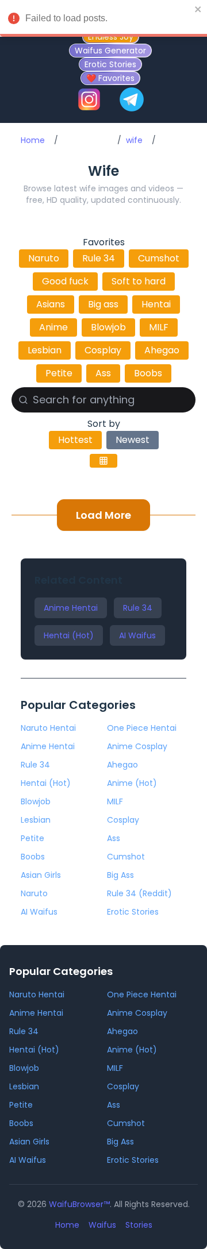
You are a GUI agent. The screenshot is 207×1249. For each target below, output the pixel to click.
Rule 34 (98, 258)
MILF (158, 327)
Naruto (43, 258)
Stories (138, 1225)
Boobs (148, 373)
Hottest (75, 439)
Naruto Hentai (48, 728)
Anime (53, 327)
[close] (198, 9)
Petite (58, 373)
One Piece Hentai (142, 728)
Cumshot (158, 258)
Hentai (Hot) (69, 635)
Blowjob (108, 327)
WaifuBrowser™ (79, 1204)
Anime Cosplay (137, 746)
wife (134, 140)
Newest (133, 439)
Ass (103, 373)
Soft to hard (139, 281)
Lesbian (45, 350)
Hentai (156, 304)
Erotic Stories (133, 912)
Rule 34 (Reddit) (139, 893)
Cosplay (103, 350)
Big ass (103, 304)
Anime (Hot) (132, 783)
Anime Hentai (71, 608)
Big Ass (120, 875)
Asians (50, 304)
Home (33, 140)
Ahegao (161, 350)
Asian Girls (41, 875)
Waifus (102, 1225)
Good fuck (65, 281)
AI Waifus (137, 635)
